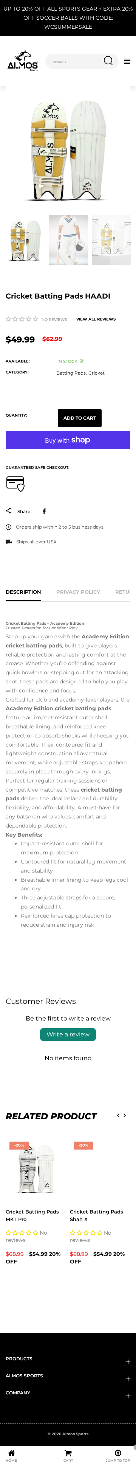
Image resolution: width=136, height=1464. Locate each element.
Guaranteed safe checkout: (38, 467)
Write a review (68, 1034)
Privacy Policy (78, 592)
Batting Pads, (71, 373)
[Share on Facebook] (45, 511)
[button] (22, 319)
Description (23, 592)
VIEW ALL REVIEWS (96, 319)
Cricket (96, 373)
